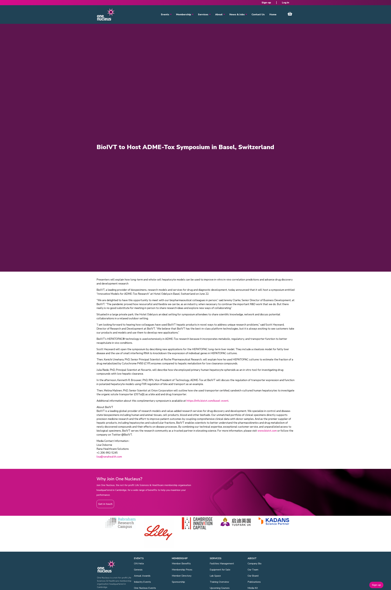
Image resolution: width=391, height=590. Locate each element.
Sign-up (266, 2)
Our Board (253, 575)
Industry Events (142, 582)
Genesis (138, 569)
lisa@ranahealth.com (109, 456)
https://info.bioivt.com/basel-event (207, 401)
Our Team (253, 569)
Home (272, 14)
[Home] (106, 14)
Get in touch (105, 504)
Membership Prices (182, 569)
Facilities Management (222, 563)
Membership (183, 14)
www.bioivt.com (267, 430)
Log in (285, 2)
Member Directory (181, 575)
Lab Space (215, 575)
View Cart (290, 13)
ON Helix (139, 563)
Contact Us (258, 14)
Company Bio (254, 563)
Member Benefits (181, 563)
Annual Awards (142, 575)
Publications (254, 582)
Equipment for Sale (220, 569)
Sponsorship (178, 582)
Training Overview (219, 582)
